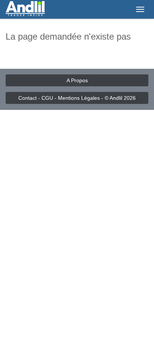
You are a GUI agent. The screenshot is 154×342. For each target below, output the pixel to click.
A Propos (77, 80)
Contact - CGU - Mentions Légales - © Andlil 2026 (77, 98)
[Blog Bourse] (25, 9)
